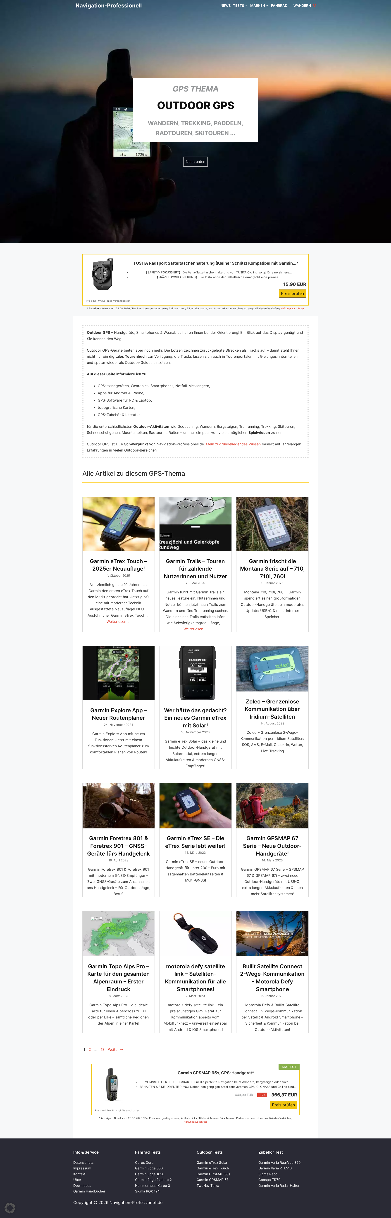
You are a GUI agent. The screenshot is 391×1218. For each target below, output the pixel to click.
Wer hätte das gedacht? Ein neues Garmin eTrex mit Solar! (195, 718)
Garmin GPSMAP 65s (213, 1174)
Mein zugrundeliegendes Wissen (233, 444)
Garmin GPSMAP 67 (213, 1180)
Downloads (82, 1185)
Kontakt (79, 1174)
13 (103, 1049)
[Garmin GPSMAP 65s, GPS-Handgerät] (112, 1084)
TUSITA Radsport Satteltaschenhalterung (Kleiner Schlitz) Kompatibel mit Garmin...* (215, 263)
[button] (315, 5)
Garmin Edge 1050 (149, 1174)
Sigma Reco (267, 1174)
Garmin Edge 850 (149, 1168)
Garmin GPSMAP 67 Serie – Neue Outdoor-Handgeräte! (272, 846)
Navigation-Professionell (109, 5)
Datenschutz (83, 1162)
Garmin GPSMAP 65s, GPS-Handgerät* (216, 1072)
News (226, 5)
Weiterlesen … (118, 621)
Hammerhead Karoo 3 (152, 1185)
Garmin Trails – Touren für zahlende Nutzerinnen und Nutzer (195, 569)
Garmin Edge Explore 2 (153, 1180)
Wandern (302, 5)
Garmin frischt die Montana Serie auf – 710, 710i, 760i (272, 569)
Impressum (82, 1168)
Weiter (115, 1049)
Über (77, 1180)
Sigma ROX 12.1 (147, 1191)
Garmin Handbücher (89, 1191)
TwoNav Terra (208, 1185)
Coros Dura (144, 1162)
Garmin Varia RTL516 (275, 1168)
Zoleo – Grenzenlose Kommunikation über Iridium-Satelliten (272, 709)
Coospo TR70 (269, 1180)
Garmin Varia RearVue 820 (279, 1162)
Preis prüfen (292, 293)
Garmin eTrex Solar (212, 1162)
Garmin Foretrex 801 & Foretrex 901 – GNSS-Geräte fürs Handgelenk (118, 846)
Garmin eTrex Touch (213, 1168)
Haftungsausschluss (293, 308)
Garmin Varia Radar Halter (279, 1185)
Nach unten (195, 161)
